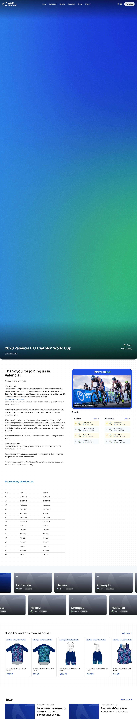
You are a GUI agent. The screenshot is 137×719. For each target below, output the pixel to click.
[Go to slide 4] (129, 375)
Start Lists (52, 4)
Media (87, 4)
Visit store (126, 633)
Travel (80, 4)
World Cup (129, 4)
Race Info (71, 4)
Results (62, 4)
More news (125, 700)
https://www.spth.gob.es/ (14, 399)
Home (44, 4)
